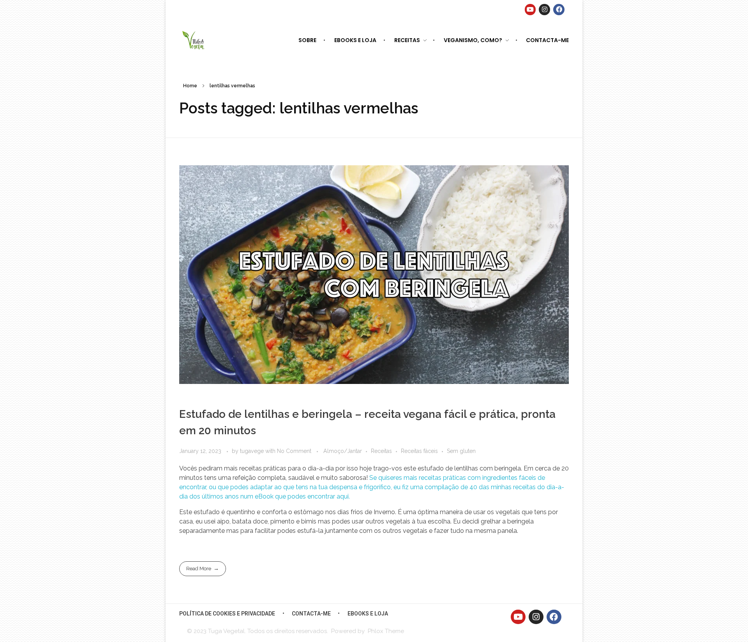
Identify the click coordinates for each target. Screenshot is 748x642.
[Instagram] (544, 9)
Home (190, 85)
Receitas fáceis (419, 451)
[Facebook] (559, 9)
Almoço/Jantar (342, 451)
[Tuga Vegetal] (193, 39)
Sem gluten (461, 451)
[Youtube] (530, 9)
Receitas (381, 451)
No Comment (294, 451)
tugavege (252, 451)
